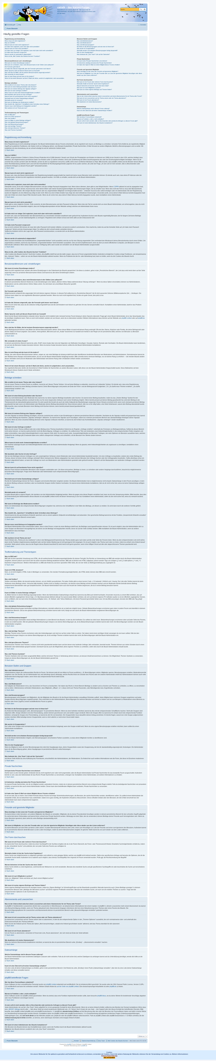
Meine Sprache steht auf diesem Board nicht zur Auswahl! (22, 70)
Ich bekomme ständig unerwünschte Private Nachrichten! (94, 63)
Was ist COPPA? (10, 43)
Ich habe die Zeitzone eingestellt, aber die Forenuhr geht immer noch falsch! (28, 68)
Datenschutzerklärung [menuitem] (88, 1041)
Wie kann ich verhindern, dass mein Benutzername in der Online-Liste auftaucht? (29, 65)
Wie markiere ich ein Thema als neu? (16, 108)
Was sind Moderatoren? (84, 43)
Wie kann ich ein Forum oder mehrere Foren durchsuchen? (95, 82)
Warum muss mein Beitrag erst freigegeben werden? (21, 106)
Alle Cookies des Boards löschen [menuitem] (118, 1041)
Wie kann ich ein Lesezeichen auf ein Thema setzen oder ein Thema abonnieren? (101, 98)
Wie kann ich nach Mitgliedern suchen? (88, 87)
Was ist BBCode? (10, 114)
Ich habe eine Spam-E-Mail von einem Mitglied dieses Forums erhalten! (98, 65)
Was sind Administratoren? (85, 41)
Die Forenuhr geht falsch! (12, 67)
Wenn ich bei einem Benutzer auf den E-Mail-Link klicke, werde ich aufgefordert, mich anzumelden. (34, 78)
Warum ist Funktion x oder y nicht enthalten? (90, 119)
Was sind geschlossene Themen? (15, 128)
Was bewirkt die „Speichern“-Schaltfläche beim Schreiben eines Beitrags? (27, 104)
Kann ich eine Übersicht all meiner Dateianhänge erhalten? (94, 110)
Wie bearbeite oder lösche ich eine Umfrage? (18, 94)
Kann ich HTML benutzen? (13, 116)
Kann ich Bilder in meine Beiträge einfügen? (18, 120)
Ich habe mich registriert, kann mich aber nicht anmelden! (22, 46)
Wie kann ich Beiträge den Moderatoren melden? (19, 102)
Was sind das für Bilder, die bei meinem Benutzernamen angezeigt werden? (27, 72)
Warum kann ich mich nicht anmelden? (16, 48)
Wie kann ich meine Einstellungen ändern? (17, 63)
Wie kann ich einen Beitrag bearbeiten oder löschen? (20, 87)
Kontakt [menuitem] (76, 1041)
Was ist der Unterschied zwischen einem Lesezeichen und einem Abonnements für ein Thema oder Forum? (109, 96)
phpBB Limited (127, 318)
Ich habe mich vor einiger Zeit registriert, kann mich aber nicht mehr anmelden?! (29, 50)
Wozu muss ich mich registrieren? (15, 41)
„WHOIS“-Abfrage (14, 1009)
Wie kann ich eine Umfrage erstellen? (16, 90)
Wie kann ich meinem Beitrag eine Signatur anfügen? (20, 89)
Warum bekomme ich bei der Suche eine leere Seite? (93, 85)
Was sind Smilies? (10, 118)
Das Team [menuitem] (101, 1041)
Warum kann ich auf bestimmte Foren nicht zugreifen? (21, 96)
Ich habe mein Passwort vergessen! (16, 52)
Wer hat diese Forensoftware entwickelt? (89, 117)
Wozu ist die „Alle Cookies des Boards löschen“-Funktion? (22, 56)
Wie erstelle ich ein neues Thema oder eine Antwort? (20, 85)
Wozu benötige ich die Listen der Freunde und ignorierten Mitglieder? (97, 71)
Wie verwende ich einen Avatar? (14, 74)
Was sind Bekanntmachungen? (14, 124)
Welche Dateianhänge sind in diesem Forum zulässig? (93, 108)
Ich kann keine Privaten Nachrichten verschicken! (92, 61)
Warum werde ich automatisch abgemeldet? (18, 54)
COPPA (116, 187)
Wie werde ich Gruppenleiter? (86, 48)
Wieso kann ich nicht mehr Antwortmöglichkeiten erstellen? (22, 92)
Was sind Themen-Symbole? (13, 130)
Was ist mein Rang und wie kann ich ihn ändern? (19, 76)
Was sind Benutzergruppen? (85, 45)
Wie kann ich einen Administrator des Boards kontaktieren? (94, 123)
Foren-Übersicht (12, 1041)
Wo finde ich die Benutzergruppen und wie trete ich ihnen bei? (95, 46)
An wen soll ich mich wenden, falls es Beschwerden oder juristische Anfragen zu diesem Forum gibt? (107, 121)
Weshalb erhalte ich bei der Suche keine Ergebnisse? (93, 83)
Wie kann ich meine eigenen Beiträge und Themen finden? (94, 89)
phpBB (69, 1044)
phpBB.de (141, 318)
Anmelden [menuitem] (143, 25)
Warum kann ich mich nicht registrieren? (17, 45)
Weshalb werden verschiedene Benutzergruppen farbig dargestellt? (97, 50)
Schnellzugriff (11, 25)
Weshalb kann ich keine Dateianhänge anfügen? (19, 98)
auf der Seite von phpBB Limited (68, 986)
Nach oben (10, 150)
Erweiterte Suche (144, 9)
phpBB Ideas (101, 996)
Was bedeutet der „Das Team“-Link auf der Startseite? (93, 54)
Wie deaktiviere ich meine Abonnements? (89, 102)
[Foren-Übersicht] (30, 12)
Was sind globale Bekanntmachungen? (16, 122)
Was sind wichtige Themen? (13, 126)
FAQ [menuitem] (19, 25)
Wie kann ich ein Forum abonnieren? (88, 100)
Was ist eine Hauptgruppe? (85, 52)
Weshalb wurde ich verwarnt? (14, 100)
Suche (141, 9)
